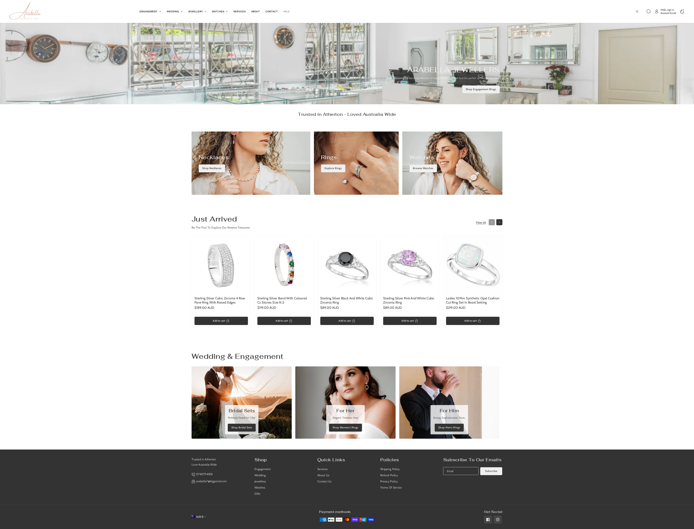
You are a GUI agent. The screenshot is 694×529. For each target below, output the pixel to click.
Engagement (262, 469)
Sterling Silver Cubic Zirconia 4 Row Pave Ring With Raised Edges (219, 300)
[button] (649, 11)
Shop (260, 460)
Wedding (260, 475)
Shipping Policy (390, 469)
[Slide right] (499, 222)
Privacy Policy (389, 481)
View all (481, 222)
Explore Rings (333, 168)
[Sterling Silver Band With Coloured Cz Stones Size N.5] (284, 265)
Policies (389, 460)
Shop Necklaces (212, 168)
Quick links (331, 460)
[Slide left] (492, 222)
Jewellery (260, 481)
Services (322, 469)
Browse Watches (423, 168)
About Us (323, 475)
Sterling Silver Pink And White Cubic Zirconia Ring (408, 300)
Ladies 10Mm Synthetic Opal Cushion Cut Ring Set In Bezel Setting (472, 300)
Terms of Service (391, 487)
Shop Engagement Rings (481, 89)
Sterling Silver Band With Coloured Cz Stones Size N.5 (282, 300)
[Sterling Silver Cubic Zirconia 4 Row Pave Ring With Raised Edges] (221, 265)
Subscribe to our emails (472, 460)
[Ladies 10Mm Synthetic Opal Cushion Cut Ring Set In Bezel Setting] (472, 265)
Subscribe (491, 471)
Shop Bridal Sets (241, 427)
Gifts (257, 493)
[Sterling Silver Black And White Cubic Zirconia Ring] (347, 265)
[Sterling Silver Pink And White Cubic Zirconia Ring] (409, 265)
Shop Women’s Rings (345, 427)
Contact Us (324, 481)
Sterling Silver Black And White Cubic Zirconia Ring (346, 300)
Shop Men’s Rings (449, 427)
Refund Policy (389, 475)
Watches (259, 487)
